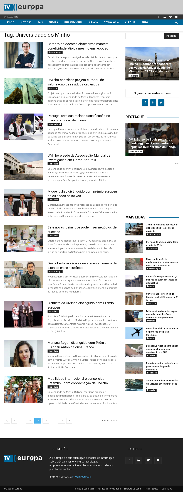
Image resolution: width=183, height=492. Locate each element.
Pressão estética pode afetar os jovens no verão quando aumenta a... (162, 366)
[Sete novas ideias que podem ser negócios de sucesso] (23, 238)
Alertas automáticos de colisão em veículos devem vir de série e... (162, 383)
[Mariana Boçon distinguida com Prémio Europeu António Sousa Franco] (23, 353)
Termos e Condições (83, 488)
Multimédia (14, 27)
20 (61, 420)
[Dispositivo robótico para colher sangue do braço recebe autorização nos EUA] (134, 350)
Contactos (167, 488)
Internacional (73, 22)
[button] (176, 22)
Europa (53, 22)
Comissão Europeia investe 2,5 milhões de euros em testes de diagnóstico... (161, 279)
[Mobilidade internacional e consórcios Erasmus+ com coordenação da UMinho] (23, 389)
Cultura (130, 22)
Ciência (93, 22)
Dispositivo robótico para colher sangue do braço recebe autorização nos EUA (162, 349)
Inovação (53, 88)
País (40, 22)
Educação (134, 76)
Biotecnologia (55, 52)
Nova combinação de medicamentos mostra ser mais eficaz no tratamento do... (162, 262)
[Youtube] (176, 16)
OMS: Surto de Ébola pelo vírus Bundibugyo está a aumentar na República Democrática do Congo (152, 143)
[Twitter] (170, 16)
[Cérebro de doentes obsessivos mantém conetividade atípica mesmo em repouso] (23, 55)
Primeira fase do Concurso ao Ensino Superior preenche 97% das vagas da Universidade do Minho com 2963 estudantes (150, 65)
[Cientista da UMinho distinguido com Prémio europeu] (23, 314)
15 (29, 420)
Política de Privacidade (109, 488)
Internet (151, 320)
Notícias (26, 22)
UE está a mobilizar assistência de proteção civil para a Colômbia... (162, 331)
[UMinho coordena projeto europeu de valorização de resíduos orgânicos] (23, 91)
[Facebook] (158, 16)
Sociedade (53, 164)
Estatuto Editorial (132, 488)
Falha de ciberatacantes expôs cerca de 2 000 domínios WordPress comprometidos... (161, 314)
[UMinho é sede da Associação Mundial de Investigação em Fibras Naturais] (23, 166)
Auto (145, 22)
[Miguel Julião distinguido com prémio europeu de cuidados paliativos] (23, 202)
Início (10, 22)
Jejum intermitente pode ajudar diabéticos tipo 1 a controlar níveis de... (161, 227)
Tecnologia (111, 22)
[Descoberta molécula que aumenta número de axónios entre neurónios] (23, 274)
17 (46, 420)
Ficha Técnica (151, 488)
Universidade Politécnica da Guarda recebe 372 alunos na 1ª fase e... (162, 297)
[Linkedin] (164, 16)
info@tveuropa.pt (82, 476)
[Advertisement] (152, 187)
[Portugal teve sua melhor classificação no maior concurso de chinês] (23, 127)
